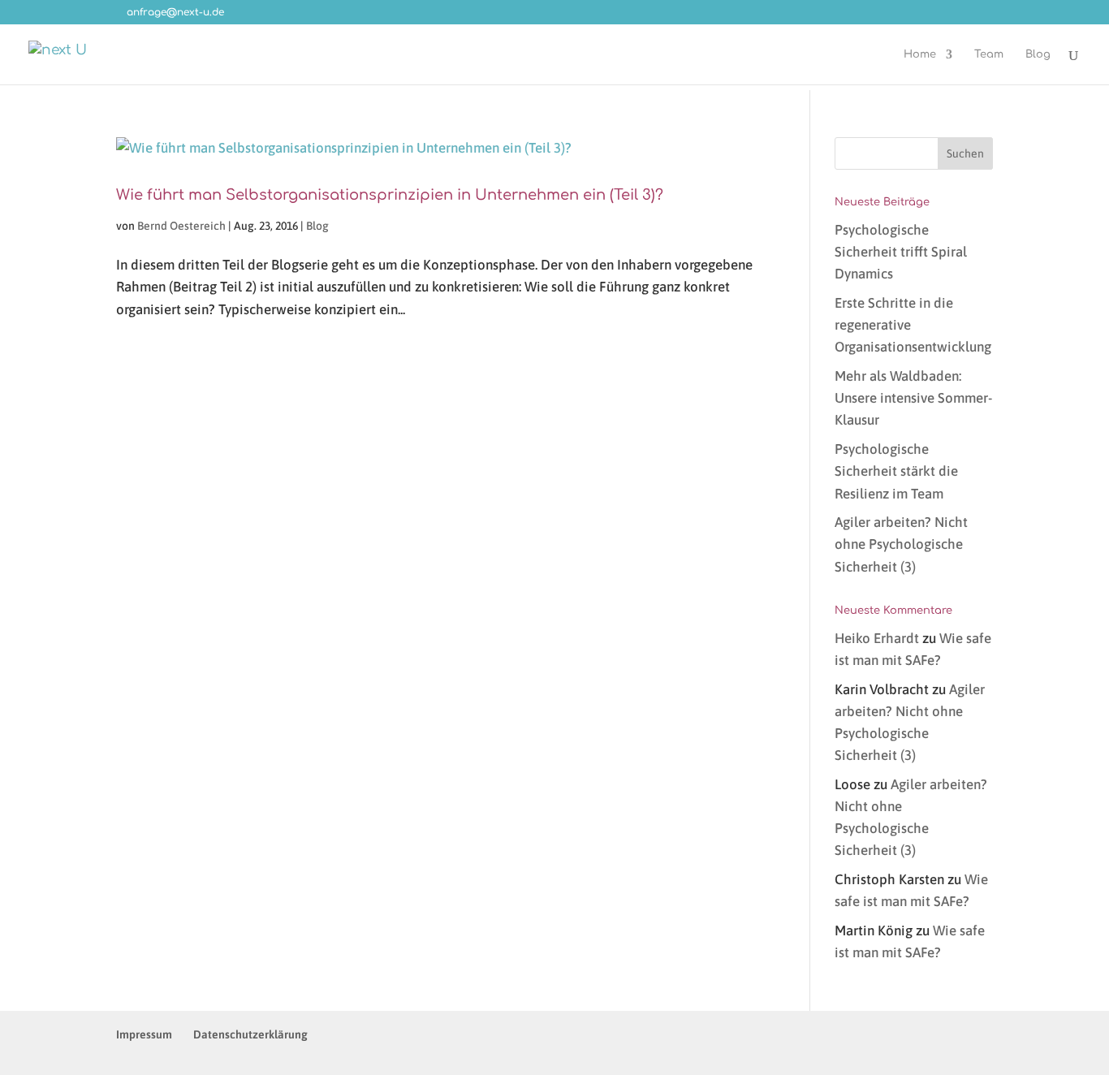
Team (988, 54)
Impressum (144, 1034)
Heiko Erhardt (877, 638)
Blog (1038, 54)
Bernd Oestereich (181, 225)
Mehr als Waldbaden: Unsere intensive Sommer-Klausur (913, 398)
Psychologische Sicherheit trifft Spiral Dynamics (901, 252)
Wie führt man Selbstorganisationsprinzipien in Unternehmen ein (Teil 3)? (389, 195)
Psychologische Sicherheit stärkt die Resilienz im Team (896, 471)
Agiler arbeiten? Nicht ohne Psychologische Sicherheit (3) (901, 544)
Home (920, 54)
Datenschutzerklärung (250, 1034)
